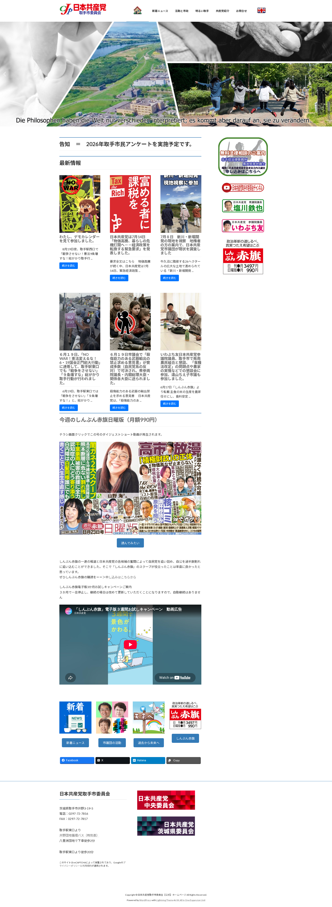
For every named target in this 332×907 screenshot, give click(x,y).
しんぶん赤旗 (185, 738)
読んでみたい (130, 543)
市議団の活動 (112, 743)
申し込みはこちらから (120, 577)
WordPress (145, 900)
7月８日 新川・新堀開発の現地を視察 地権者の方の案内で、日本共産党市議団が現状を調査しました (180, 245)
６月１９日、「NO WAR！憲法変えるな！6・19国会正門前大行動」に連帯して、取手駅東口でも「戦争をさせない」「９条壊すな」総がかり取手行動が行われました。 (79, 368)
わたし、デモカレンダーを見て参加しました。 (79, 239)
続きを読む (68, 265)
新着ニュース (75, 743)
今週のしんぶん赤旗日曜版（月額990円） (109, 419)
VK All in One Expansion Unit (190, 900)
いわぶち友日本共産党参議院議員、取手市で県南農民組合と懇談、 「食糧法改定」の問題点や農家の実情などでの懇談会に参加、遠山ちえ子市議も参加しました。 (180, 366)
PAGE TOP (321, 876)
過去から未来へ (148, 743)
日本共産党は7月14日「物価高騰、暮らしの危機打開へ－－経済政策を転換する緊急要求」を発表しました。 (130, 245)
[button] (159, 123)
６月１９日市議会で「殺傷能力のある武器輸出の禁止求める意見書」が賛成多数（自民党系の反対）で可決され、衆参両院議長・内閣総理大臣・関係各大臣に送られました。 (130, 368)
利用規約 (87, 865)
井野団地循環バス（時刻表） (79, 835)
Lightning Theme (165, 900)
